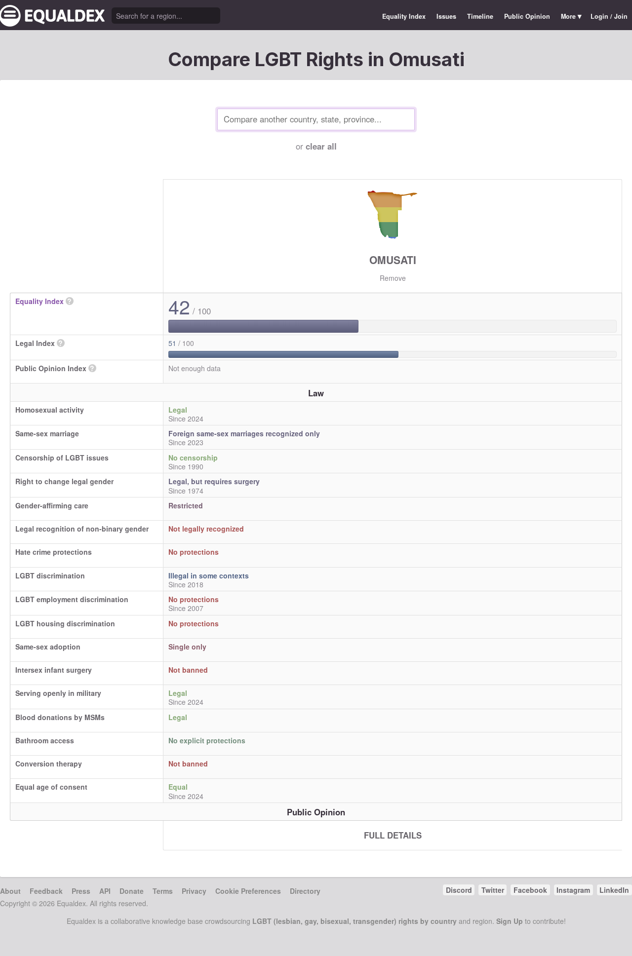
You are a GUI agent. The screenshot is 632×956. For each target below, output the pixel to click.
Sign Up (509, 921)
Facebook (530, 890)
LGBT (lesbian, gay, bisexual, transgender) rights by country (354, 921)
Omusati (392, 259)
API (105, 891)
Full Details (393, 835)
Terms (163, 891)
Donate (131, 891)
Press (81, 891)
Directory (305, 891)
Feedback (46, 891)
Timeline (480, 16)
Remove (393, 278)
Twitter (492, 890)
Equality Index (404, 16)
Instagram (573, 890)
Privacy (194, 891)
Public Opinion (527, 16)
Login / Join (609, 16)
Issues (446, 16)
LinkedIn (614, 890)
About (10, 891)
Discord (459, 890)
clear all (321, 146)
